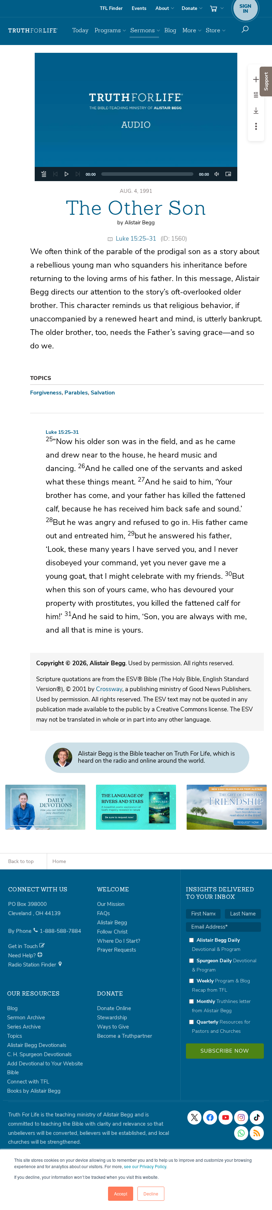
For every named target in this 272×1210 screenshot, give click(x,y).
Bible (13, 1072)
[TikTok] (257, 1117)
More (189, 30)
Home (59, 861)
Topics (14, 1036)
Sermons (142, 30)
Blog (170, 30)
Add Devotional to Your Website (45, 1063)
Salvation (103, 393)
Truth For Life (33, 30)
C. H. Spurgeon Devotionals (39, 1054)
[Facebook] (210, 1117)
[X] (194, 1117)
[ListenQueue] (43, 174)
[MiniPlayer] (228, 174)
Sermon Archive (26, 1017)
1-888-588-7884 (60, 931)
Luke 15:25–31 (136, 239)
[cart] (216, 8)
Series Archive (24, 1026)
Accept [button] (120, 1194)
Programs (108, 30)
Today (80, 30)
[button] (136, 117)
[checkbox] (223, 985)
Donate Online (114, 1008)
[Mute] (216, 174)
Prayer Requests (116, 949)
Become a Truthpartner (124, 1036)
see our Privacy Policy (145, 1166)
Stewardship (112, 1017)
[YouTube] (226, 1117)
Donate (189, 8)
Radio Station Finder (32, 964)
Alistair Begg (112, 922)
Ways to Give (113, 1026)
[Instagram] (241, 1117)
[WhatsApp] (241, 1133)
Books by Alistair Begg (34, 1090)
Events (139, 8)
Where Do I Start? (118, 941)
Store (213, 30)
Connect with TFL (28, 1081)
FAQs (103, 913)
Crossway (109, 689)
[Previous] (55, 174)
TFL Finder (111, 8)
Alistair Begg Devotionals (36, 1045)
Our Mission (111, 904)
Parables (76, 393)
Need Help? (22, 955)
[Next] (77, 174)
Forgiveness (46, 393)
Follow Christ (112, 931)
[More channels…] (257, 1133)
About (162, 8)
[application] (136, 174)
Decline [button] (150, 1194)
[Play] (66, 174)
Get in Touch (23, 946)
